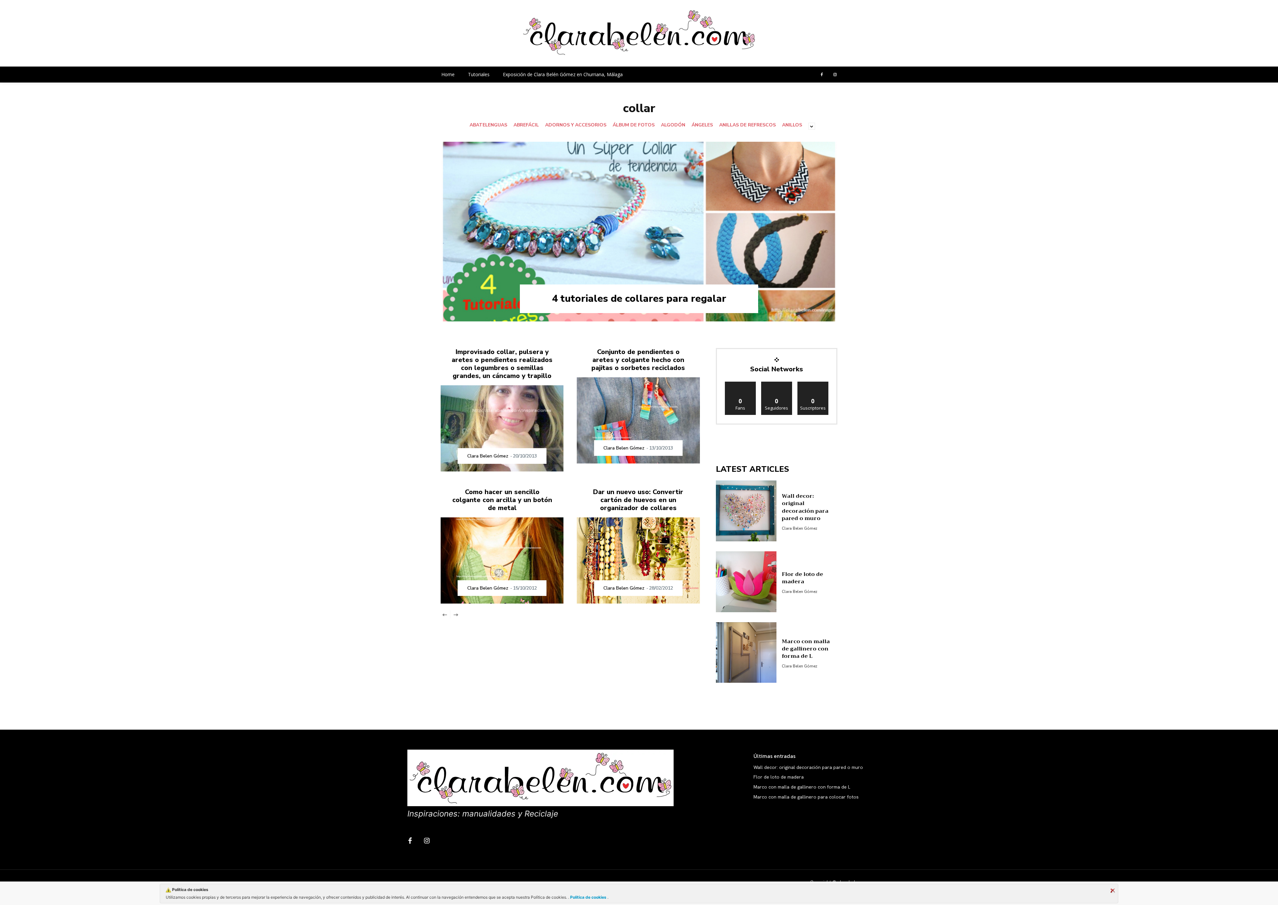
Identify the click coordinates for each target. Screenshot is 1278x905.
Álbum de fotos (634, 125)
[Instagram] (835, 75)
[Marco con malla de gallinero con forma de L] (746, 652)
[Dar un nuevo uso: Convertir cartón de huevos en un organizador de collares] (638, 560)
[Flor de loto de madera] (746, 581)
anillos (792, 125)
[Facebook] (822, 75)
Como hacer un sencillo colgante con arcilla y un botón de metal (502, 499)
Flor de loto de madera (802, 578)
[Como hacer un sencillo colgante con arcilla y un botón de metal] (502, 560)
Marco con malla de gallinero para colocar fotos (806, 797)
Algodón (673, 125)
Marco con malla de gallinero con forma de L (806, 649)
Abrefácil (526, 125)
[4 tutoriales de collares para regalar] (639, 231)
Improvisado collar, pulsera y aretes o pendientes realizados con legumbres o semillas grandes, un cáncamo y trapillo (502, 363)
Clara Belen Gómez (487, 456)
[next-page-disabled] (455, 614)
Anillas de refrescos (747, 125)
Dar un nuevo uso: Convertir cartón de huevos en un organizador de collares (638, 499)
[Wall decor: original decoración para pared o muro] (746, 510)
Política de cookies (588, 897)
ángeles (702, 125)
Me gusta (740, 384)
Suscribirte (812, 384)
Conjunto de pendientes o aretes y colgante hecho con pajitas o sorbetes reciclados (638, 359)
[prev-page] (445, 614)
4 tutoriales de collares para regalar (639, 298)
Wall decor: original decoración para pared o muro (805, 507)
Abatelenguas (488, 125)
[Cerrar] (1112, 890)
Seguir (776, 384)
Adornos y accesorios (575, 125)
